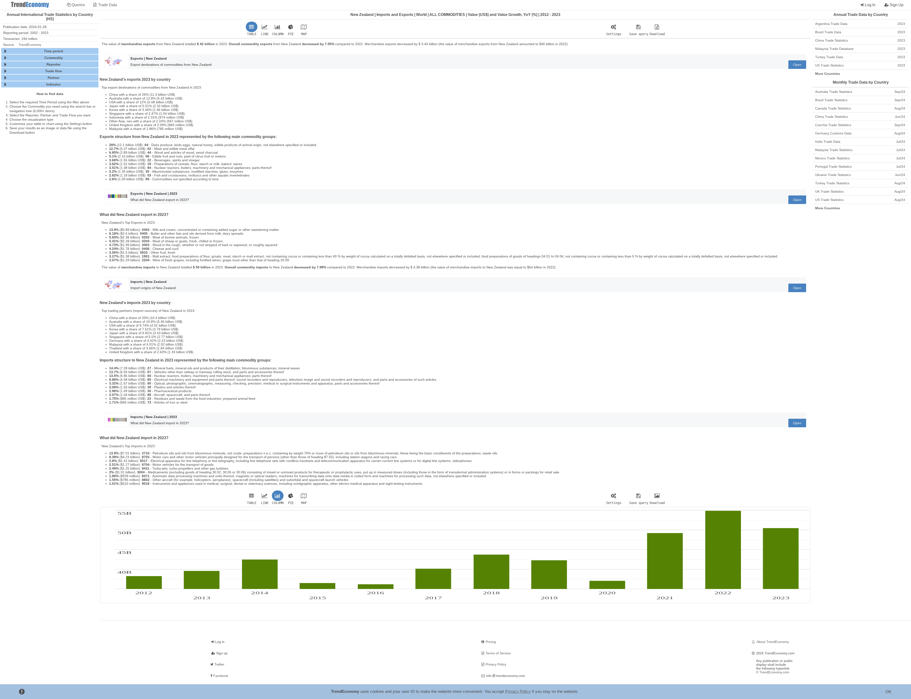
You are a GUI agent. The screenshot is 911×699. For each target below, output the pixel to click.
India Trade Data (860, 141)
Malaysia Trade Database (860, 49)
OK (888, 691)
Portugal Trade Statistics (860, 166)
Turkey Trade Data (860, 57)
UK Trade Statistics (860, 191)
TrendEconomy (30, 45)
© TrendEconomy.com (772, 672)
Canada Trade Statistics (860, 108)
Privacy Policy (518, 691)
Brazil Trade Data (860, 32)
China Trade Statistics (860, 40)
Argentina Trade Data (860, 24)
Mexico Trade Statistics (860, 158)
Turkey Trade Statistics (860, 183)
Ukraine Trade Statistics (860, 175)
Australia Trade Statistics (860, 92)
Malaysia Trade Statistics (860, 150)
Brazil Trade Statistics (860, 100)
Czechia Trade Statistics (860, 125)
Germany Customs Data (860, 133)
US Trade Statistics (860, 65)
